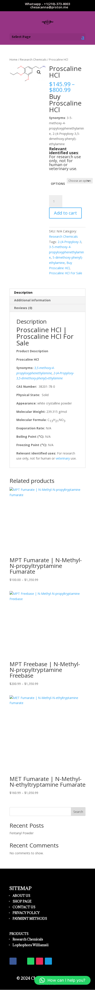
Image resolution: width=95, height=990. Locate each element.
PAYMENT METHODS (30, 918)
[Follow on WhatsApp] (30, 961)
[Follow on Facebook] (13, 961)
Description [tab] (23, 292)
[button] (39, 72)
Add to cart (65, 213)
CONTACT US (24, 907)
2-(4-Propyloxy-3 (69, 242)
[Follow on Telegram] (48, 961)
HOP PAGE (23, 901)
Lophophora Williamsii (31, 945)
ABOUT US (21, 896)
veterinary (63, 458)
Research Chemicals (33, 59)
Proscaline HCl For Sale (65, 273)
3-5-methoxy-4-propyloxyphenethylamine (66, 252)
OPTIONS (58, 184)
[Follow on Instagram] (39, 961)
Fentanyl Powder (22, 833)
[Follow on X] (21, 961)
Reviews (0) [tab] (23, 308)
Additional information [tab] (32, 300)
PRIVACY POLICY (26, 913)
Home (13, 59)
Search (78, 812)
